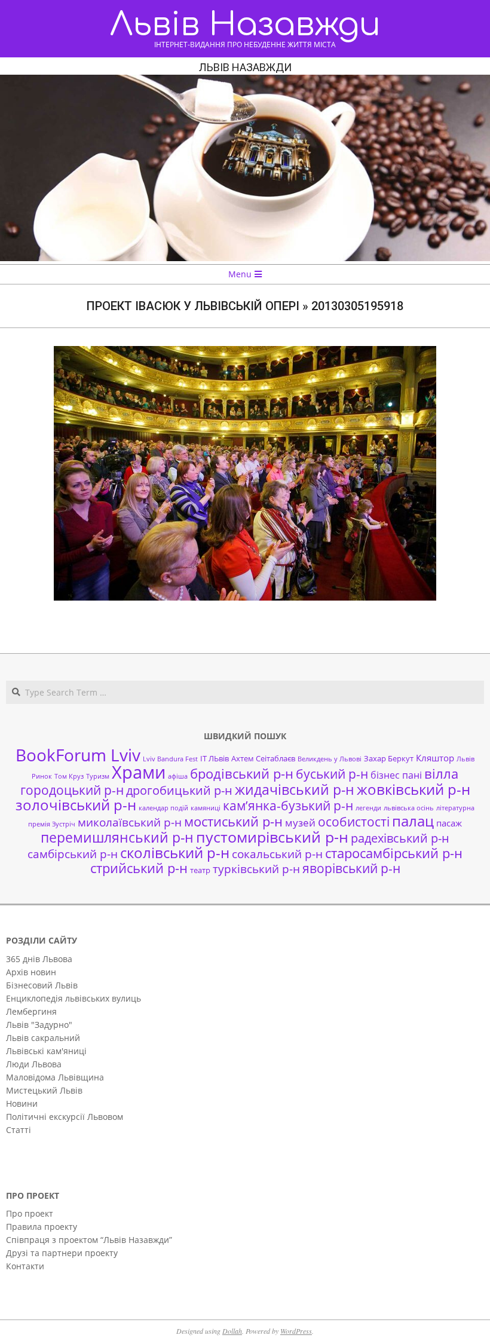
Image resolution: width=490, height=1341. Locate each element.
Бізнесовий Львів (42, 985)
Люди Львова (34, 1064)
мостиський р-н (233, 821)
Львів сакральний (43, 1037)
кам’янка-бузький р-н (288, 805)
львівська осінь (409, 808)
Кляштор (435, 758)
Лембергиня (31, 1011)
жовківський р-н (413, 789)
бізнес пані (396, 775)
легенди (368, 808)
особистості (354, 821)
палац (413, 821)
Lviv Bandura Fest (170, 759)
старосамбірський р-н (394, 853)
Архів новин (31, 972)
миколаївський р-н (130, 822)
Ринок (42, 776)
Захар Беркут (389, 758)
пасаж (449, 823)
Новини (22, 1103)
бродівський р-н (241, 773)
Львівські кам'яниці (46, 1051)
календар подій (163, 808)
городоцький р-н (72, 789)
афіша (178, 776)
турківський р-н (256, 868)
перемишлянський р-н (117, 837)
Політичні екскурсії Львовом (64, 1116)
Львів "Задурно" (39, 1024)
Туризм (97, 776)
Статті (18, 1129)
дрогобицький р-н (179, 790)
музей (300, 822)
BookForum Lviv (78, 754)
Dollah (232, 1331)
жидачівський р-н (294, 789)
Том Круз (69, 776)
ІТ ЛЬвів (214, 758)
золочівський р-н (76, 805)
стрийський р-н (139, 868)
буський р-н (332, 773)
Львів (465, 759)
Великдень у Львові (330, 759)
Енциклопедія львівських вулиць (73, 998)
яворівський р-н (351, 868)
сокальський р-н (277, 854)
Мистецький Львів (44, 1090)
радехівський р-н (400, 838)
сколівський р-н (174, 852)
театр (200, 870)
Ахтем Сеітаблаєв (263, 758)
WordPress (296, 1331)
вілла (441, 773)
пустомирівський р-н (272, 837)
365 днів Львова (39, 959)
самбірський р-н (72, 853)
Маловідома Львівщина (55, 1077)
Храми (139, 772)
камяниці (205, 808)
